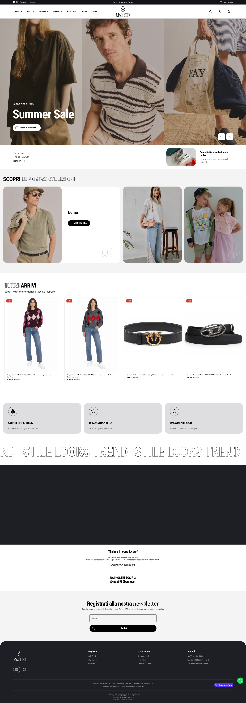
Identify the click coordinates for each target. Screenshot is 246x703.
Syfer (131, 699)
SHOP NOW (17, 161)
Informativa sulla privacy (101, 683)
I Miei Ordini (142, 660)
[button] (221, 136)
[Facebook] (14, 2)
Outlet (84, 11)
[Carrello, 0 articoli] (228, 11)
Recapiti (129, 683)
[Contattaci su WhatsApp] (240, 680)
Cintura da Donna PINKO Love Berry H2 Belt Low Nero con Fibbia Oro (151, 375)
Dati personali (143, 656)
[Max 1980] (123, 11)
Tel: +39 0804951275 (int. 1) (198, 660)
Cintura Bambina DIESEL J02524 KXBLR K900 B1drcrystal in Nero (210, 375)
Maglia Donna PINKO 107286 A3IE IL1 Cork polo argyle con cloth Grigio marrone (89, 376)
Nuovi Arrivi (72, 11)
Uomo (29, 11)
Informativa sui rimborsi (111, 687)
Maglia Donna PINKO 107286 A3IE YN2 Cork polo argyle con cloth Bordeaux (29, 376)
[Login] (219, 11)
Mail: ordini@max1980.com (198, 664)
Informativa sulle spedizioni (143, 683)
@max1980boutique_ (123, 581)
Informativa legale (118, 683)
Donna (17, 11)
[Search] (210, 11)
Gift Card (92, 656)
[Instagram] (17, 2)
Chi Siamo (92, 660)
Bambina (56, 11)
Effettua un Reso (144, 664)
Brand (94, 11)
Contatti (91, 664)
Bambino (42, 11)
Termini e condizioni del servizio (132, 687)
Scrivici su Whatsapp (28, 2)
